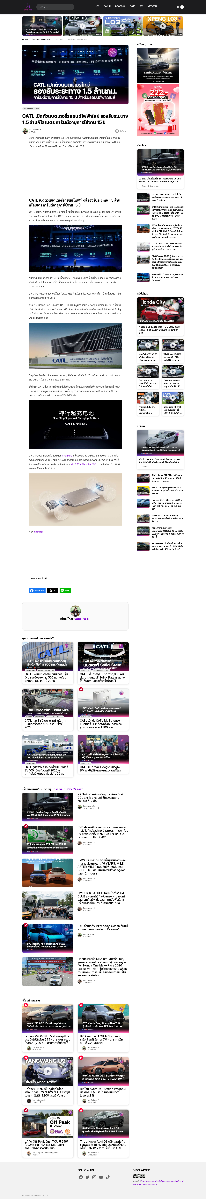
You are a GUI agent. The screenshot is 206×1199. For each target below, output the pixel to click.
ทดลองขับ (120, 5)
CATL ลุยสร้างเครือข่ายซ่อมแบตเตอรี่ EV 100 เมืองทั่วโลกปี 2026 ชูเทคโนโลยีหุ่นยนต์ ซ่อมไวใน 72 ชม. (46, 770)
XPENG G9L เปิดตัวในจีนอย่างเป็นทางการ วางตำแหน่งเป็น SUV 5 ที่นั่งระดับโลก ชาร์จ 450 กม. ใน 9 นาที (167, 546)
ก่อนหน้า (23, 26)
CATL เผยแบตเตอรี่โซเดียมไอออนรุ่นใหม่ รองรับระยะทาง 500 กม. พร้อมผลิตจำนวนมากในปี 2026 (46, 677)
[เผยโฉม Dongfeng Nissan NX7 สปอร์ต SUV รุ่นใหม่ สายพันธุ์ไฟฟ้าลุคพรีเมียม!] (143, 491)
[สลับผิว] (178, 7)
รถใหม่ (107, 5)
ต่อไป (182, 26)
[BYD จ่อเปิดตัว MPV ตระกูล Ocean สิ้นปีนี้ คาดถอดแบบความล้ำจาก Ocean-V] (47, 938)
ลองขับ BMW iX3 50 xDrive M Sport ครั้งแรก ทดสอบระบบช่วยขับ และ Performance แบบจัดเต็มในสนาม (80, 31)
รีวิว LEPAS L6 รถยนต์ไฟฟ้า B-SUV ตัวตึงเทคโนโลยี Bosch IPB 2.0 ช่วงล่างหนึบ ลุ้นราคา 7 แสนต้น (148, 383)
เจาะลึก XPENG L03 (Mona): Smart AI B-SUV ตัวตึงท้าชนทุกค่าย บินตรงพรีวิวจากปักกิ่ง (163, 31)
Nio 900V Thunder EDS (83, 464)
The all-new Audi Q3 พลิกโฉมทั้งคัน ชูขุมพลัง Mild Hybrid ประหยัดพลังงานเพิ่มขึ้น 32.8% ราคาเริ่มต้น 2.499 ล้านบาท (103, 1145)
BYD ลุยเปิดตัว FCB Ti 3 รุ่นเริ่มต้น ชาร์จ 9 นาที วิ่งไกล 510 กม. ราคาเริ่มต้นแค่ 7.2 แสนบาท (101, 1040)
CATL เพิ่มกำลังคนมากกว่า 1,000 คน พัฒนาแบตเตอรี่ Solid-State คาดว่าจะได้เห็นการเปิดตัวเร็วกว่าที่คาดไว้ (102, 677)
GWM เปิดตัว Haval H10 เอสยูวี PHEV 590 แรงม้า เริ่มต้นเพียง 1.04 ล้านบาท (167, 518)
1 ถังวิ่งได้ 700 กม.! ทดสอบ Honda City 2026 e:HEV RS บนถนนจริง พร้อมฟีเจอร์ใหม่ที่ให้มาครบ (159, 330)
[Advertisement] (75, 171)
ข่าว (97, 5)
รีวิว (141, 5)
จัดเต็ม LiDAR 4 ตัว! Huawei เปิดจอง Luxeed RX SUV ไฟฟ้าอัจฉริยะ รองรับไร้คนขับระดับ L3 (159, 461)
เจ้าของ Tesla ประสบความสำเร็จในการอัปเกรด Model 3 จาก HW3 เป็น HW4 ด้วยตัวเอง (167, 197)
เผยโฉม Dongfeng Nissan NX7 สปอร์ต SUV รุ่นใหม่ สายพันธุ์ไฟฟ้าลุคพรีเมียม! (167, 490)
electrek (38, 532)
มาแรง (81, 689)
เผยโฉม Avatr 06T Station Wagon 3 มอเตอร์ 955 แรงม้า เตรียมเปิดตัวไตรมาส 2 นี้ (103, 1092)
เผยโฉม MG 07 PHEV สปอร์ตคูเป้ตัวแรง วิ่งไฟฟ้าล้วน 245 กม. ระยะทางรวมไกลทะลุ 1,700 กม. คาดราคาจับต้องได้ (47, 1040)
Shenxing (67, 455)
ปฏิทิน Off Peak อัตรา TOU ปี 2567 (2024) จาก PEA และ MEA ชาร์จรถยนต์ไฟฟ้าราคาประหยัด (46, 1145)
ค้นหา (40, 7)
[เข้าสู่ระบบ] (182, 7)
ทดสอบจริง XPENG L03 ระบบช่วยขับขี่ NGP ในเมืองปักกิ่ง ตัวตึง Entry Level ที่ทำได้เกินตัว (121, 31)
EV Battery (30, 670)
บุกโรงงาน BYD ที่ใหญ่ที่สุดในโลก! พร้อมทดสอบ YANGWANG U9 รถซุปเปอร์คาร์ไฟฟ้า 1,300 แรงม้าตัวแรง (47, 1092)
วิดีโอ (132, 5)
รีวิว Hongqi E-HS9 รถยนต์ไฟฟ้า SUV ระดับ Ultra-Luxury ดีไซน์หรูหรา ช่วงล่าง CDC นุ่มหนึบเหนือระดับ (172, 357)
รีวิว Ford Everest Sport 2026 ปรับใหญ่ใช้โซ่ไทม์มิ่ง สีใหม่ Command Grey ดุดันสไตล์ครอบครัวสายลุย (173, 383)
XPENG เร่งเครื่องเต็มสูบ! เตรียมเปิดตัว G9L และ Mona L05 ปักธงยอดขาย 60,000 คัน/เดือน (100, 798)
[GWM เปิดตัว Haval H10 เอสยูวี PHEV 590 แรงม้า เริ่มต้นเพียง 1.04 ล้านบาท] (143, 518)
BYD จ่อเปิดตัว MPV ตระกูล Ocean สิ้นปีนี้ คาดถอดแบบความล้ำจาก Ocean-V (102, 927)
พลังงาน (152, 5)
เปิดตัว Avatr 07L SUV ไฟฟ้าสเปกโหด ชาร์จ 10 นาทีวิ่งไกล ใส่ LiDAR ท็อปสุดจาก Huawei (167, 478)
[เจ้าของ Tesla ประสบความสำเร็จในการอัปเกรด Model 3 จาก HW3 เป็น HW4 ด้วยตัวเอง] (143, 197)
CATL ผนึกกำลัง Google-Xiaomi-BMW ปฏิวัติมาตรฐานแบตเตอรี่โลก (100, 768)
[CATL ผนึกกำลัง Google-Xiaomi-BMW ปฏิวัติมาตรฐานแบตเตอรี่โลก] (103, 749)
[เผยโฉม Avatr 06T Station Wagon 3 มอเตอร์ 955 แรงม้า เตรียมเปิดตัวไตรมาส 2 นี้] (103, 1071)
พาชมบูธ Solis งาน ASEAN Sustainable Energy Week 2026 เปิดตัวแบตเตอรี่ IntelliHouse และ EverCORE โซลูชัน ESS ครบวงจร (147, 410)
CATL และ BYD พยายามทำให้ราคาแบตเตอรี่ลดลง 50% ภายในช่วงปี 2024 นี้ (45, 724)
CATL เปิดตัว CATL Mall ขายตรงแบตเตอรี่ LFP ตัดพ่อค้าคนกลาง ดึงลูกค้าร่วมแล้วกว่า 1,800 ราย (101, 724)
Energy (29, 717)
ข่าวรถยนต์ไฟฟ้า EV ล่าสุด (46, 670)
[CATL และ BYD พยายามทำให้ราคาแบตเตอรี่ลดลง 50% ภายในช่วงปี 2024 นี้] (47, 703)
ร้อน (26, 1005)
